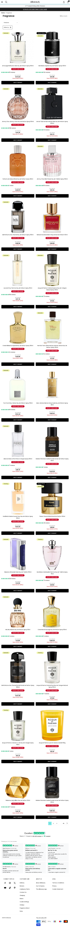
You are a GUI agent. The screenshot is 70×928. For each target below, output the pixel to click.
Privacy (54, 886)
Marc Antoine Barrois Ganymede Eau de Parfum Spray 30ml (52, 404)
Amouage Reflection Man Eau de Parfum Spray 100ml (17, 66)
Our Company (40, 886)
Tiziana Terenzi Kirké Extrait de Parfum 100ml (52, 516)
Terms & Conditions (58, 883)
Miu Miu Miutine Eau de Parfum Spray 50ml (17, 629)
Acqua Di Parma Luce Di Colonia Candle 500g (52, 743)
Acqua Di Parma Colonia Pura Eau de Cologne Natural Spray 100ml (52, 686)
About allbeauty (40, 883)
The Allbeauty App (41, 889)
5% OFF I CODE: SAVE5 (18, 69)
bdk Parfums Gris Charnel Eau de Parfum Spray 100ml (17, 235)
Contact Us (23, 892)
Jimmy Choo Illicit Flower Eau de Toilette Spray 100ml (52, 179)
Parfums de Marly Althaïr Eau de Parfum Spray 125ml (18, 179)
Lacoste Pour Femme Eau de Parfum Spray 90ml (18, 288)
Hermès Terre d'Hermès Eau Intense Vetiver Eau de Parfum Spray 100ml (52, 346)
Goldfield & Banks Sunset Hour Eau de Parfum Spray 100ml (18, 517)
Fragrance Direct (25, 908)
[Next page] (67, 823)
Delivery (22, 883)
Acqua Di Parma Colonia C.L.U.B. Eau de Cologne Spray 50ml (18, 743)
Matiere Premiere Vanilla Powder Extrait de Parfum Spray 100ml (52, 801)
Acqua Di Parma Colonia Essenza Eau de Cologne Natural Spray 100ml (52, 289)
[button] (6, 2)
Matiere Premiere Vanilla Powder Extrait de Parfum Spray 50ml (52, 459)
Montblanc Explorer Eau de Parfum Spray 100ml (52, 66)
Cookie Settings (24, 902)
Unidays (22, 905)
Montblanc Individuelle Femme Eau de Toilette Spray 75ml (52, 573)
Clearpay (22, 895)
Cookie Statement (57, 889)
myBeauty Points (25, 889)
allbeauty (8, 917)
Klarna (21, 898)
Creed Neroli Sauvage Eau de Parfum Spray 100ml (52, 629)
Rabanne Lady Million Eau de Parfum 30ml (18, 800)
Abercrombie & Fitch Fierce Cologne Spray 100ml (18, 459)
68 (63, 823)
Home (3, 13)
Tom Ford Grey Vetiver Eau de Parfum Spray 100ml (18, 403)
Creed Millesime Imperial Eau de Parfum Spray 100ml (18, 345)
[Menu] (2, 2)
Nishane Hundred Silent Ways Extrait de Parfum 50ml (52, 235)
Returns (22, 886)
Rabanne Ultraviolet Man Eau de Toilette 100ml (17, 572)
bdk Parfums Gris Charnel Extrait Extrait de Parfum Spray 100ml (17, 686)
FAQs (21, 911)
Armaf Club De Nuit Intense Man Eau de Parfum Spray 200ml (52, 122)
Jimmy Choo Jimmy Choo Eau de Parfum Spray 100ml (18, 121)
